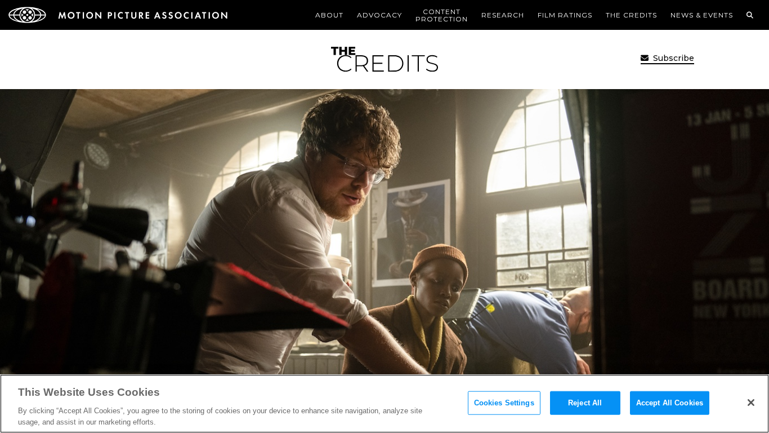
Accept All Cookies (669, 403)
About (329, 15)
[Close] (751, 402)
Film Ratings (565, 15)
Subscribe (672, 58)
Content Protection (441, 15)
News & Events (701, 15)
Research (502, 15)
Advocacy (379, 15)
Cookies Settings (504, 403)
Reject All (585, 403)
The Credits (631, 15)
